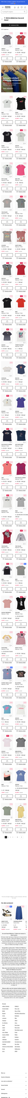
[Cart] (25, 7)
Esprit (3, 1025)
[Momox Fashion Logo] (7, 7)
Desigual (4, 1020)
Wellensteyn (17, 1049)
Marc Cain (17, 1008)
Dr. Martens (5, 1023)
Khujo (3, 1049)
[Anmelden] (18, 7)
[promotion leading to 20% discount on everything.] (14, 78)
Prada (16, 1032)
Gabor (3, 1027)
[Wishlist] (21, 7)
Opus (16, 1023)
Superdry (17, 1039)
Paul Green (17, 1025)
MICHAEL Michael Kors (20, 1013)
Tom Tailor (17, 1044)
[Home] (2, 19)
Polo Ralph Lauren (19, 1030)
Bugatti (3, 1013)
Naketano (17, 1015)
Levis (4, 964)
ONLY (16, 1020)
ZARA (16, 1051)
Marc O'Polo (17, 1011)
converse (4, 1018)
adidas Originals (5, 1006)
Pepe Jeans (17, 1027)
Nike (16, 1018)
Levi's (3, 1051)
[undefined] (25, 782)
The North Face (18, 1041)
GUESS (3, 1037)
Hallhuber (4, 1039)
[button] (2, 7)
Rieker (16, 1034)
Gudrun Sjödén (5, 1034)
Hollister (22, 963)
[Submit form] (24, 11)
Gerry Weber (5, 1032)
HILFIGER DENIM (6, 1041)
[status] (14, 28)
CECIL (3, 1015)
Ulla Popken (17, 1046)
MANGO (17, 1006)
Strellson (17, 1037)
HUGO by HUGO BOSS (7, 1046)
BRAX (3, 1011)
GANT (3, 1030)
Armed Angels (5, 1008)
